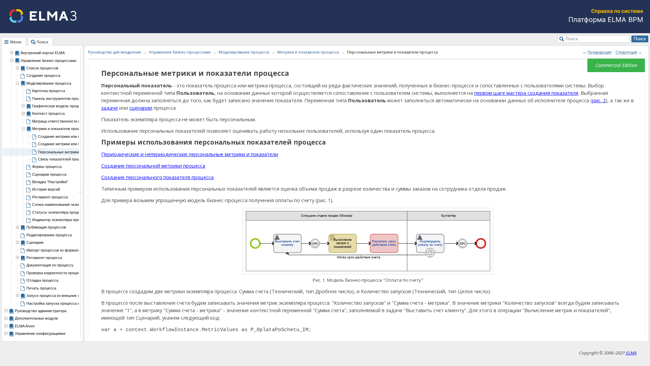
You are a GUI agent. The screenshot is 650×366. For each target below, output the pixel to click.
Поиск (572, 38)
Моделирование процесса (244, 52)
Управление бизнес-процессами (180, 52)
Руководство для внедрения (114, 52)
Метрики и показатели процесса (308, 52)
